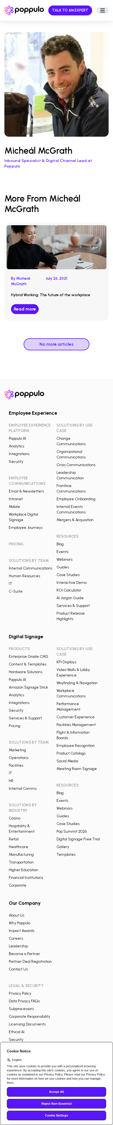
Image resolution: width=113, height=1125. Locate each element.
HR (11, 781)
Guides (62, 567)
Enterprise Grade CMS (28, 656)
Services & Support (73, 605)
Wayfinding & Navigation (77, 683)
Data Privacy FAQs (24, 1001)
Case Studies (68, 575)
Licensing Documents (27, 1024)
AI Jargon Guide (70, 598)
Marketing (17, 750)
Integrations (19, 454)
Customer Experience (75, 717)
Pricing (14, 726)
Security (16, 461)
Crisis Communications (75, 465)
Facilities (16, 765)
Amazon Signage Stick (28, 687)
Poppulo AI (17, 438)
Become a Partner (24, 953)
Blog (60, 544)
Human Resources (24, 576)
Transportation (21, 862)
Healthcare (18, 847)
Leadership (18, 946)
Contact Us (18, 969)
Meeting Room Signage (76, 768)
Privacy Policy (20, 993)
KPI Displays (66, 662)
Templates (65, 854)
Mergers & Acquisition (75, 520)
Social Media (67, 761)
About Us (16, 915)
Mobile (14, 506)
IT (10, 583)
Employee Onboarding (75, 499)
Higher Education (23, 870)
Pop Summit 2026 (71, 831)
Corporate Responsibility (29, 1016)
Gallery (62, 847)
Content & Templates (27, 664)
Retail (14, 839)
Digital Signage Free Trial (78, 839)
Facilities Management (76, 724)
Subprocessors (21, 1008)
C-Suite (15, 591)
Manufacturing (21, 854)
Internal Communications (30, 568)
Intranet (16, 499)
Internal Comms (22, 788)
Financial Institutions (26, 877)
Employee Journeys (26, 527)
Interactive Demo (71, 582)
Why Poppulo (19, 923)
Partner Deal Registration (30, 961)
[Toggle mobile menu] (103, 10)
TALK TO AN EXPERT (70, 10)
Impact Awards (21, 930)
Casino (14, 818)
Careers (16, 938)
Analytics (16, 446)
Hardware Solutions (25, 672)
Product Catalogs (71, 753)
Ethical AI (16, 1032)
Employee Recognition (75, 745)
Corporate (17, 885)
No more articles (56, 344)
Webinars (64, 559)
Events (62, 551)
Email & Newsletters (26, 491)
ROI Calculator (68, 590)
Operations (18, 757)
